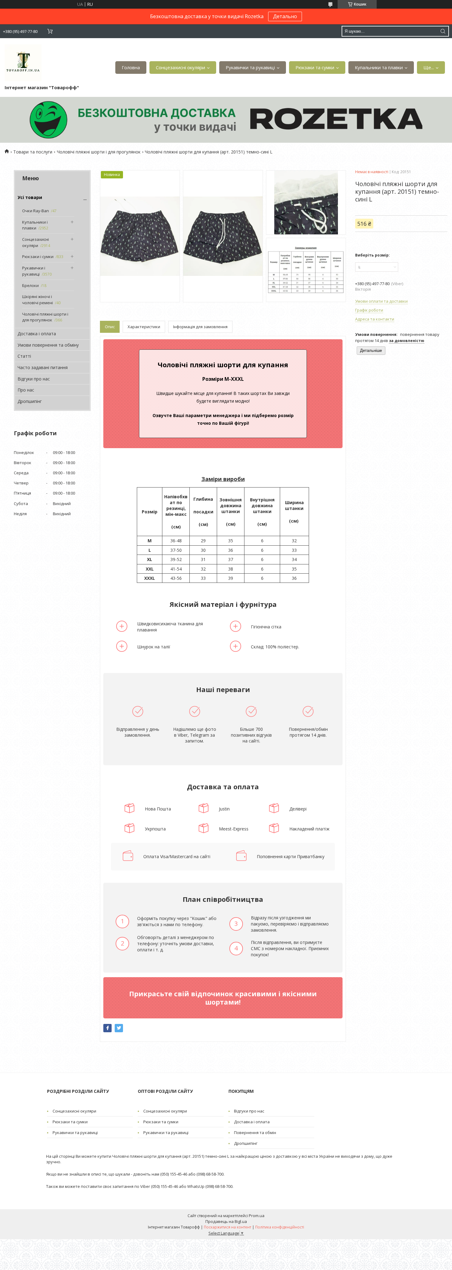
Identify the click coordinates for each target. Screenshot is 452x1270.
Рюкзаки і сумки (38, 256)
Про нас (26, 390)
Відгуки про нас (34, 379)
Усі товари (30, 197)
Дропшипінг (30, 401)
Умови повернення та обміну (48, 345)
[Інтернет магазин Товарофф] (23, 62)
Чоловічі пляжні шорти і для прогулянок (99, 152)
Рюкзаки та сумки (314, 67)
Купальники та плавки (379, 67)
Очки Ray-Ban (35, 210)
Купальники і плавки (35, 225)
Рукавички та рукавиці (250, 67)
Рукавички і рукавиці (33, 271)
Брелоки (30, 285)
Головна (131, 67)
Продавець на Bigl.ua (226, 1221)
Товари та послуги (32, 152)
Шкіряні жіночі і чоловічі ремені (37, 299)
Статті (24, 356)
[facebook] (107, 1028)
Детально (285, 16)
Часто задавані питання (43, 367)
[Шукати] (442, 31)
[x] (119, 1028)
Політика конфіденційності (279, 1227)
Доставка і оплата (37, 333)
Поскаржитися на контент (227, 1227)
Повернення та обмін (255, 1132)
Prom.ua (256, 1215)
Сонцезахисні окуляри (180, 67)
